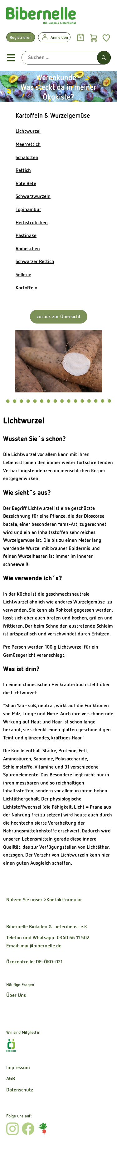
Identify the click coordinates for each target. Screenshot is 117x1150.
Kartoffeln (26, 288)
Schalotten (27, 157)
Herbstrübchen (32, 222)
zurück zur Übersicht (59, 316)
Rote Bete (26, 183)
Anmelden (59, 37)
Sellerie (23, 274)
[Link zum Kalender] (80, 37)
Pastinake (26, 235)
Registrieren (21, 37)
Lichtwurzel (28, 131)
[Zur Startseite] (41, 17)
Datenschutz (19, 1090)
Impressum (18, 1067)
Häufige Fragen (20, 984)
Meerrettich (28, 144)
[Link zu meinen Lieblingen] (106, 37)
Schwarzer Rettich (35, 261)
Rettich (23, 170)
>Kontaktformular (63, 900)
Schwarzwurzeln (33, 196)
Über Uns (16, 995)
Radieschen (28, 248)
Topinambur (28, 209)
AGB (10, 1078)
